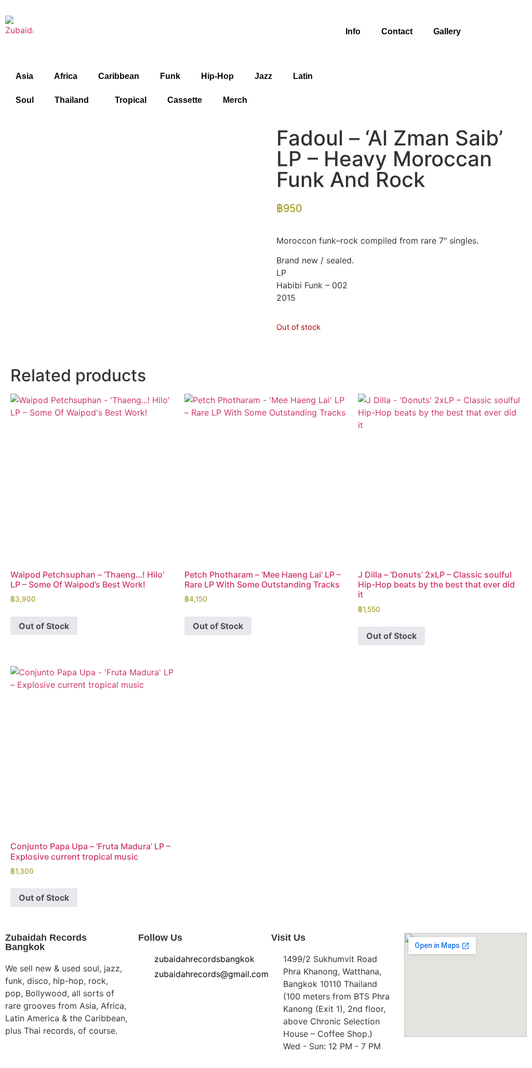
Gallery (447, 31)
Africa (65, 76)
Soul (25, 100)
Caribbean (118, 76)
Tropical (131, 100)
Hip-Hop (217, 76)
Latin (303, 76)
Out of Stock (44, 626)
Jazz (263, 76)
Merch (235, 100)
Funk (170, 76)
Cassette (184, 100)
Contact (397, 31)
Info (353, 31)
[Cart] (511, 37)
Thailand (72, 100)
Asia (24, 76)
